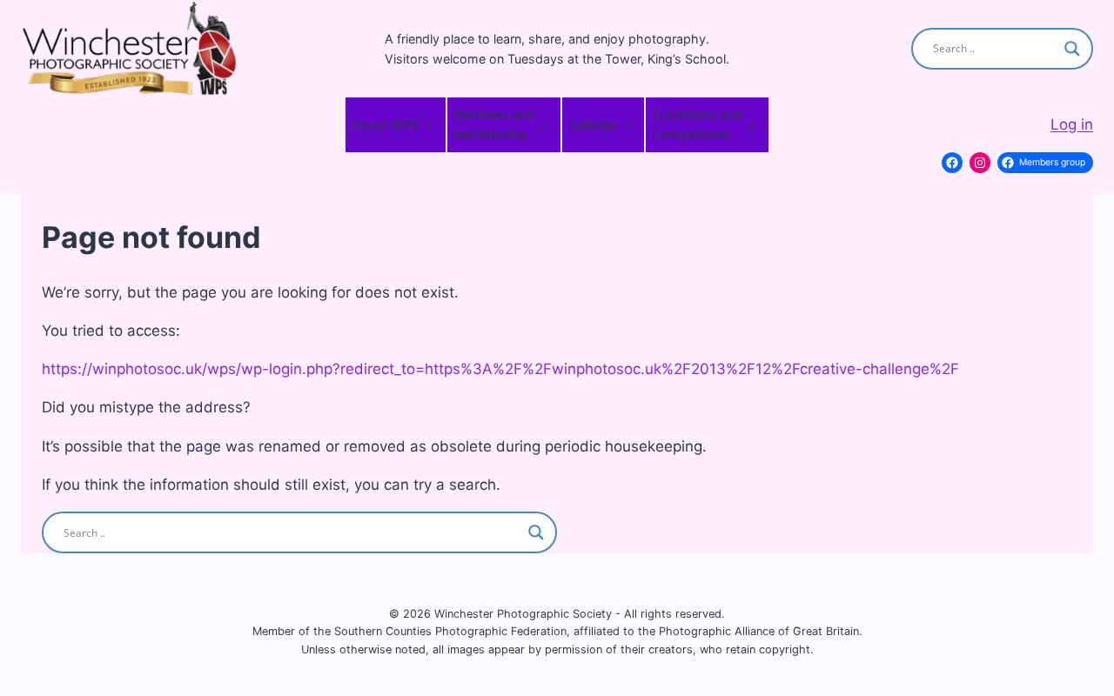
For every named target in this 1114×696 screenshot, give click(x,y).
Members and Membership (493, 124)
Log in (1071, 124)
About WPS (385, 124)
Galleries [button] (593, 124)
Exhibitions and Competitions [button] (697, 124)
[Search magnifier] (1072, 49)
